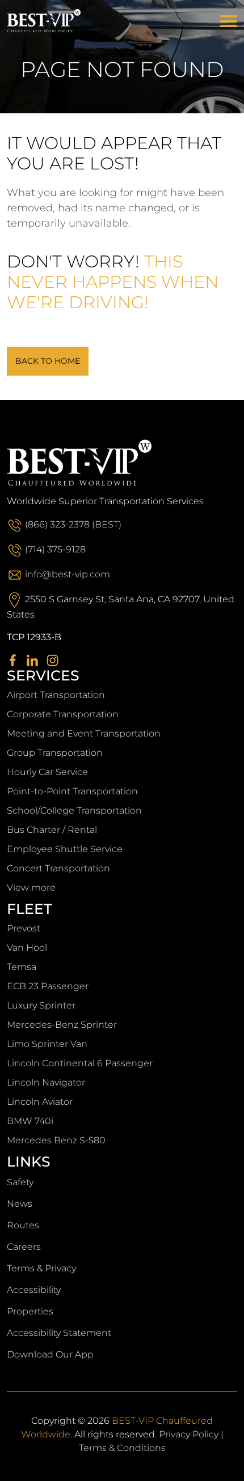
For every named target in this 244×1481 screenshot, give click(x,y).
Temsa (21, 966)
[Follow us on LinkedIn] (35, 659)
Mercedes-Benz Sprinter (62, 1024)
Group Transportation (55, 752)
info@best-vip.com (67, 574)
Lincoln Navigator (46, 1082)
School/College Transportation (74, 810)
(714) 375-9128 (55, 549)
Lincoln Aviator (40, 1101)
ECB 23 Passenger (48, 986)
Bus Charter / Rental (52, 829)
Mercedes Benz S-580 (56, 1140)
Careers (24, 1246)
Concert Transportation (58, 868)
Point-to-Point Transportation (72, 791)
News (19, 1203)
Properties (30, 1311)
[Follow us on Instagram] (55, 659)
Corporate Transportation (63, 714)
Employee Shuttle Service (65, 849)
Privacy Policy (188, 1434)
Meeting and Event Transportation (84, 733)
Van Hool (27, 947)
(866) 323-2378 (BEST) (73, 524)
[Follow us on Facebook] (15, 659)
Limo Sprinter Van (47, 1044)
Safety (20, 1182)
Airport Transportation (56, 695)
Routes (23, 1225)
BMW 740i (30, 1121)
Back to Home (47, 361)
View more (31, 887)
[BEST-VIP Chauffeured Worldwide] (59, 20)
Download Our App (50, 1354)
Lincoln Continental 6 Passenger (80, 1063)
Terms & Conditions (122, 1447)
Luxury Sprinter (41, 1005)
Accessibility (34, 1289)
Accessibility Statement (59, 1332)
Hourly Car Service (47, 772)
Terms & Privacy (41, 1268)
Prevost (23, 928)
